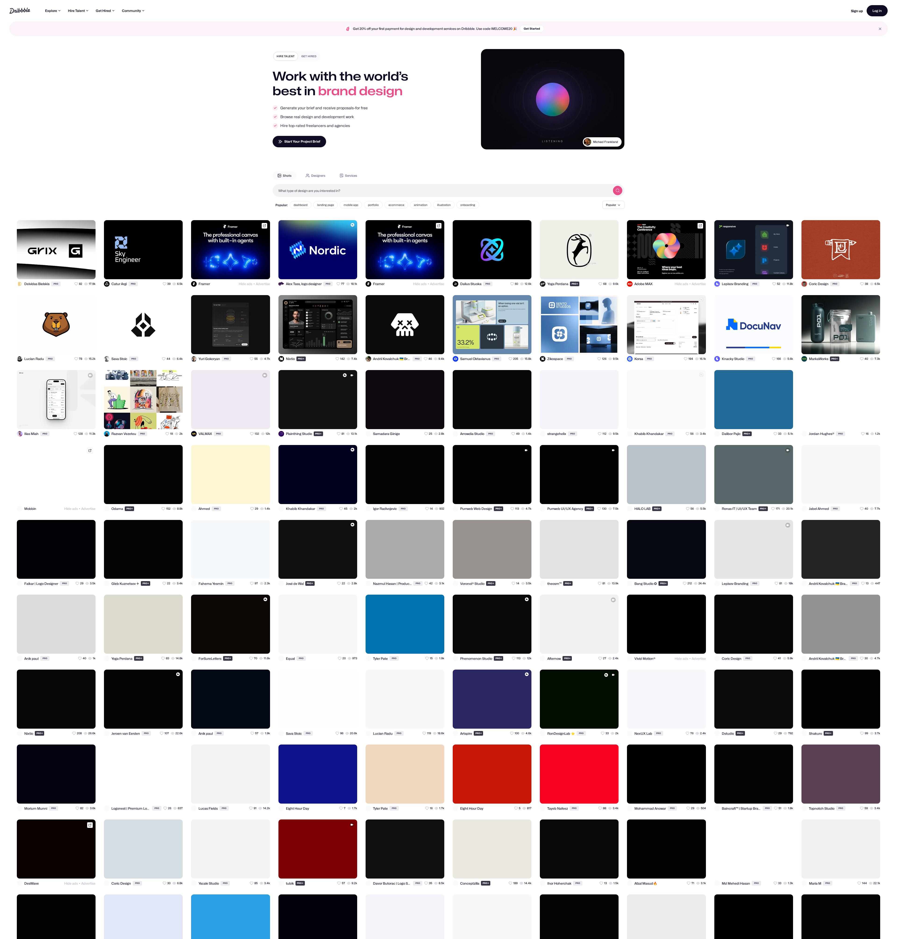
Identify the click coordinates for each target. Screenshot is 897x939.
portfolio (373, 205)
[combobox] (441, 190)
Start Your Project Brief (302, 141)
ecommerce (396, 205)
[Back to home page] (19, 11)
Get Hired (103, 11)
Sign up (857, 11)
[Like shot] (88, 271)
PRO (55, 283)
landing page (325, 205)
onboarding (467, 205)
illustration (444, 205)
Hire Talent (76, 11)
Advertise (263, 284)
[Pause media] (489, 142)
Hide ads (245, 284)
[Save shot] (78, 271)
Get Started (532, 28)
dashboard (300, 205)
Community (131, 11)
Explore (51, 11)
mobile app (351, 205)
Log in (877, 11)
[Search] (617, 190)
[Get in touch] (69, 271)
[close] (880, 28)
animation (420, 205)
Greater (612, 142)
